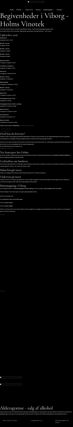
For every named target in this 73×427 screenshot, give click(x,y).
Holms (12, 9)
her (67, 414)
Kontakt (59, 9)
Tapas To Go (29, 9)
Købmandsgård (47, 9)
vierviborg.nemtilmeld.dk (27, 125)
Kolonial (38, 9)
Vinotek (18, 9)
